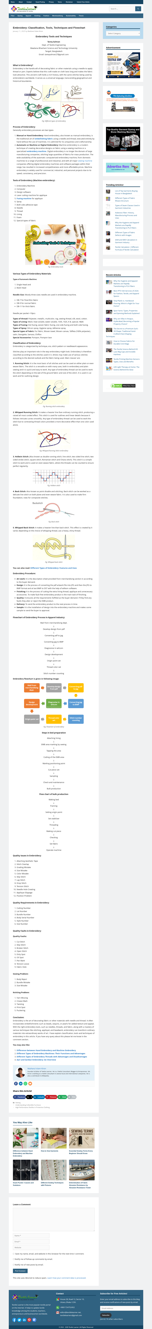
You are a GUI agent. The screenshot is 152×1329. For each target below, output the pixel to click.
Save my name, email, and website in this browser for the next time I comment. (49, 1253)
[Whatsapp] (25, 1083)
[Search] (138, 8)
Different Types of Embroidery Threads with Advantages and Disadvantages (52, 1056)
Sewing (17, 1103)
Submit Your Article (83, 2)
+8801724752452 (67, 1307)
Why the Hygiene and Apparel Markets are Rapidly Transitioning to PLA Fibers (127, 225)
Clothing (37, 16)
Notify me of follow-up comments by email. (34, 1259)
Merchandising (57, 16)
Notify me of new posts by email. (29, 1264)
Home (13, 2)
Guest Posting (40, 2)
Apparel (28, 16)
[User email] (30, 1083)
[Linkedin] (21, 1083)
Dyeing (20, 16)
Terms (60, 2)
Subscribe (105, 1315)
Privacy (51, 2)
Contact (29, 2)
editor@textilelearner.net (70, 1312)
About (21, 2)
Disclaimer (69, 2)
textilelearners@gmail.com (71, 1315)
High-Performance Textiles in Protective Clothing (32, 1107)
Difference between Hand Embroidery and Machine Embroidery (46, 1050)
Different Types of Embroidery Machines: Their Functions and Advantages (51, 1053)
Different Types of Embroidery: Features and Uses (53, 568)
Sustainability (71, 16)
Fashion (46, 16)
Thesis (81, 16)
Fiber (12, 16)
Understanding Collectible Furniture (28, 1105)
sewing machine (85, 161)
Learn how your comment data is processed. (66, 1278)
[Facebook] (16, 1083)
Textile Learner (74, 1327)
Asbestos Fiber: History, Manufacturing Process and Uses (126, 215)
